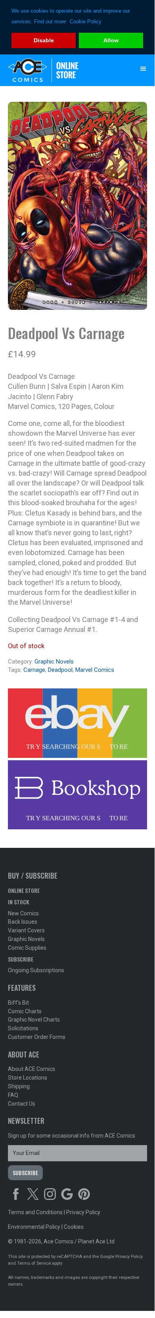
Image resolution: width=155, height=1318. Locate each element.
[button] (143, 68)
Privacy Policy (83, 1212)
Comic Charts (25, 1011)
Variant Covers (26, 930)
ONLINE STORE (24, 890)
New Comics (23, 913)
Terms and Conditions (35, 1212)
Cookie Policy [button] (85, 21)
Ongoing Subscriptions (36, 970)
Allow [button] (111, 40)
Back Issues (22, 922)
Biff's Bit (18, 1002)
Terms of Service (34, 1263)
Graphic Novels (54, 661)
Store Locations (27, 1077)
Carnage (34, 669)
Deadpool (60, 669)
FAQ (13, 1095)
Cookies (74, 1227)
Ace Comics (61, 70)
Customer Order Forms (36, 1037)
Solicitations (23, 1028)
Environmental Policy (34, 1227)
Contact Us (21, 1104)
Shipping (19, 1086)
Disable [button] (44, 40)
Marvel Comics (94, 669)
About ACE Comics (31, 1069)
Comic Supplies (27, 948)
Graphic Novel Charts (34, 1019)
